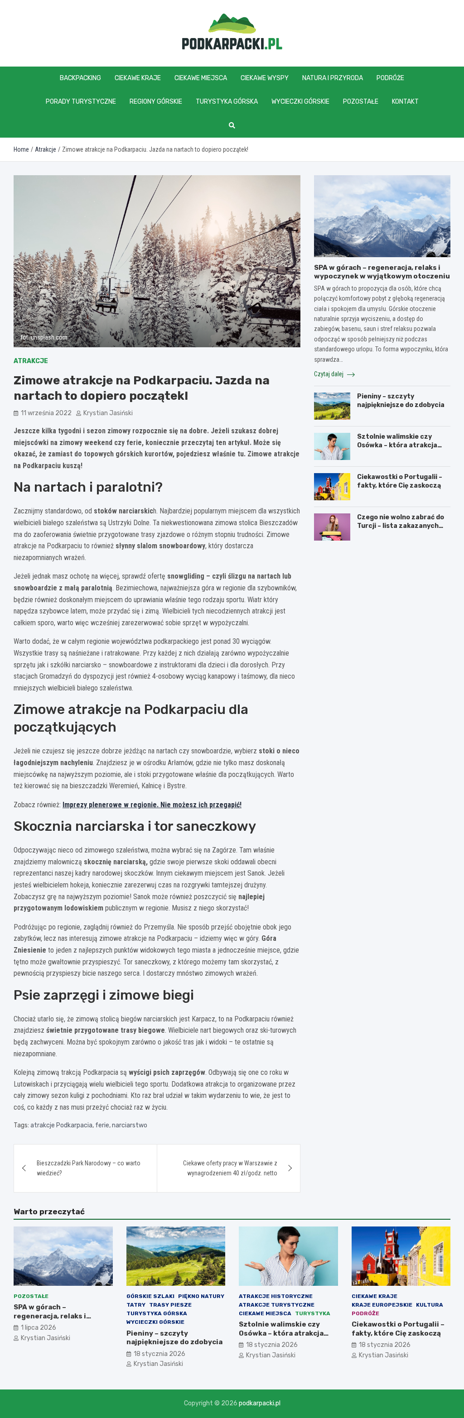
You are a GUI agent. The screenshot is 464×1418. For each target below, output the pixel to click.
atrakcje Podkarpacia (61, 1125)
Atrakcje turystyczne (276, 1305)
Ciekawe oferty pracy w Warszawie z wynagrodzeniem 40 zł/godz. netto (230, 1168)
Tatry (135, 1305)
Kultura (429, 1305)
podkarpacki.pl (259, 1403)
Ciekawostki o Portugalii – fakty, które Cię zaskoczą (399, 481)
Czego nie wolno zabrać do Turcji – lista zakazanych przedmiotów (400, 525)
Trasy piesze (170, 1305)
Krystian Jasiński (108, 413)
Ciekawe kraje (138, 78)
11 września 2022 (46, 413)
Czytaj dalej (329, 374)
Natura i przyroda (332, 78)
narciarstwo (129, 1125)
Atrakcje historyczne (276, 1296)
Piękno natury (201, 1296)
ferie (102, 1125)
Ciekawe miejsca (200, 78)
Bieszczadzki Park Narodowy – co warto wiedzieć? (88, 1168)
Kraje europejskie (382, 1305)
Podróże (390, 78)
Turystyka (312, 1313)
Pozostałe (360, 101)
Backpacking (80, 78)
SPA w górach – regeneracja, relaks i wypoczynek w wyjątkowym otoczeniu (382, 272)
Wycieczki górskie (300, 101)
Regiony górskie (156, 101)
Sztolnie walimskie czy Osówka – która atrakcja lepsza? (397, 445)
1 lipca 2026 (38, 1328)
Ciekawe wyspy (265, 78)
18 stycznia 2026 (159, 1354)
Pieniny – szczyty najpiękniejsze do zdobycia (401, 400)
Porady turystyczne (81, 101)
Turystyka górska (227, 101)
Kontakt (405, 101)
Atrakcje (31, 361)
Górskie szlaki (150, 1296)
